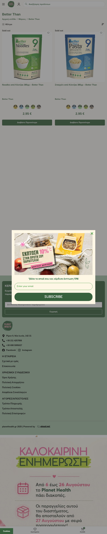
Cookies (6, 531)
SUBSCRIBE (53, 296)
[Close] (92, 233)
